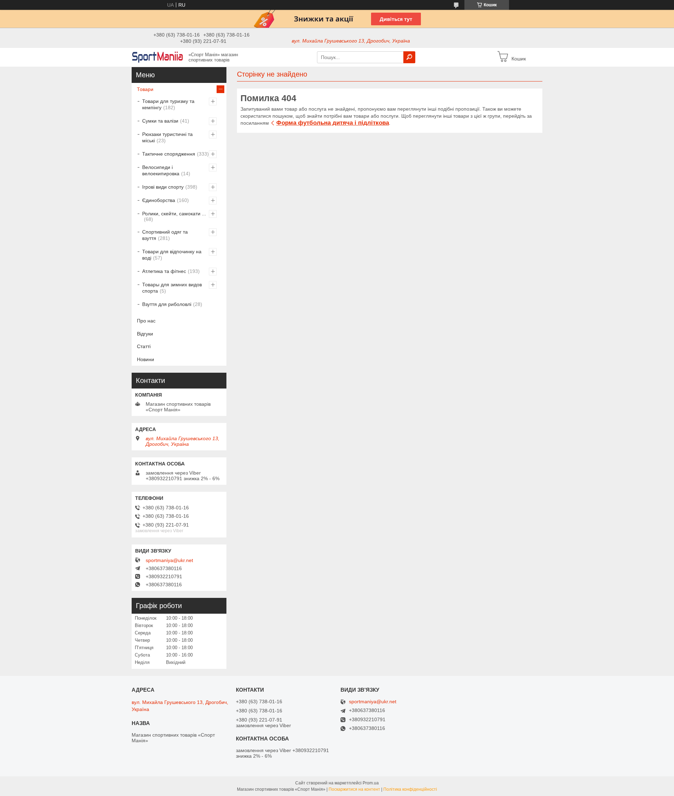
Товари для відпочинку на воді (171, 255)
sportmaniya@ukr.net (169, 560)
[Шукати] (409, 57)
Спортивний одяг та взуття (165, 235)
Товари (145, 89)
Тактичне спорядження (168, 154)
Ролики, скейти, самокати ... (174, 213)
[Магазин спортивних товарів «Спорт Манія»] (158, 57)
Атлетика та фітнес (164, 271)
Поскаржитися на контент (354, 789)
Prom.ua (371, 783)
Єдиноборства (158, 200)
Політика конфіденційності (410, 789)
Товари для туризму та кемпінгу (168, 104)
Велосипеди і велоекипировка (160, 170)
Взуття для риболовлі (166, 304)
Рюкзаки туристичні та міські (167, 137)
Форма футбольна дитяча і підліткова (332, 122)
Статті (144, 346)
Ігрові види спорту (163, 187)
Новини (145, 359)
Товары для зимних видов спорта (172, 288)
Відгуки (145, 334)
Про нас (146, 321)
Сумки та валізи (160, 121)
